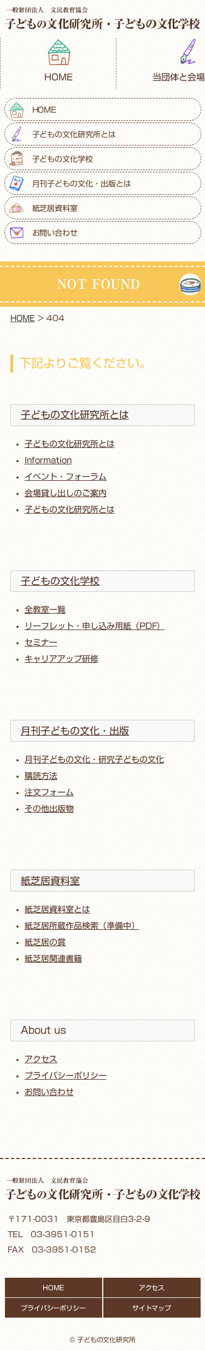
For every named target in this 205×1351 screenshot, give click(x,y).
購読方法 (41, 776)
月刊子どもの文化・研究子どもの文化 (94, 759)
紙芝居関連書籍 (53, 958)
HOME (58, 77)
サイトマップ (152, 1308)
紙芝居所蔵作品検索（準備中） (82, 926)
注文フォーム (49, 792)
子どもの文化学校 (62, 159)
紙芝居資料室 (55, 208)
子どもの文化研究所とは (74, 134)
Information (48, 460)
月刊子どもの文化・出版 (75, 731)
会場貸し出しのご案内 (66, 493)
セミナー (41, 642)
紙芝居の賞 (45, 942)
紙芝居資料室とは (57, 909)
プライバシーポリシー (66, 1076)
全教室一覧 (45, 609)
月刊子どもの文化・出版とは (82, 184)
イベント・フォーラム (66, 477)
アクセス (41, 1059)
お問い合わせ (55, 233)
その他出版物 (49, 809)
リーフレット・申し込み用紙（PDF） (95, 626)
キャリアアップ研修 (61, 659)
